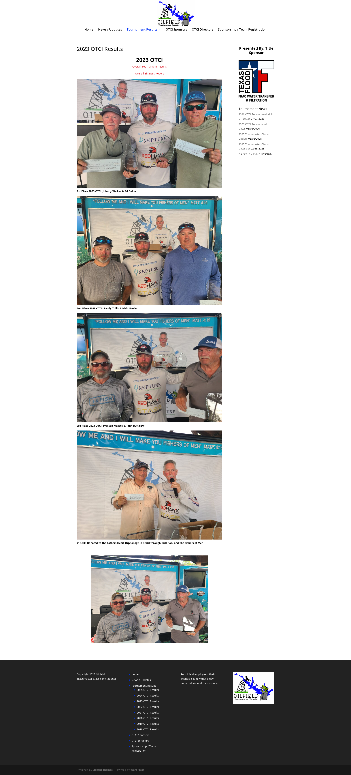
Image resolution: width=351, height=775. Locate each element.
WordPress (137, 770)
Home (88, 29)
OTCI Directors (202, 29)
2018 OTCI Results (148, 729)
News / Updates (110, 29)
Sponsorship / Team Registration (242, 29)
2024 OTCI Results (148, 695)
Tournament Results (142, 29)
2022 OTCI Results (148, 707)
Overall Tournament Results (149, 66)
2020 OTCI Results (148, 718)
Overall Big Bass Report (149, 73)
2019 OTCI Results (148, 723)
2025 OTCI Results (148, 690)
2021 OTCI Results (148, 712)
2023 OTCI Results (148, 701)
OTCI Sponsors (176, 29)
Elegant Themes (103, 770)
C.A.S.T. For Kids (248, 154)
